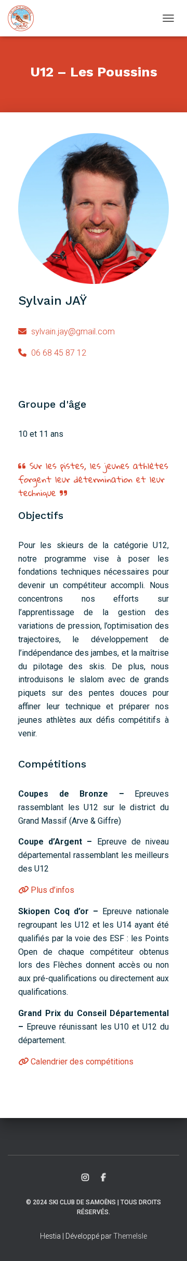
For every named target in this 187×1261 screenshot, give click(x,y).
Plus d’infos (51, 890)
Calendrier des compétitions (81, 1062)
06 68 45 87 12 (57, 353)
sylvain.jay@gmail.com (72, 331)
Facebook (103, 1178)
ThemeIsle (130, 1236)
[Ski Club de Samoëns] (25, 18)
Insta (85, 1178)
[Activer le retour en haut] (166, 1240)
